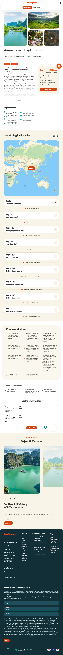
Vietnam (40, 50)
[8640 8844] (60, 3)
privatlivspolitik (29, 636)
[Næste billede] (14, 498)
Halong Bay (17, 76)
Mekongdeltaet (20, 88)
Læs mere (8, 523)
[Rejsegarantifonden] (8, 649)
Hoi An (29, 78)
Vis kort (31, 168)
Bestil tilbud (48, 89)
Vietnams (16, 95)
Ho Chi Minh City (13, 85)
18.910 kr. (53, 70)
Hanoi (29, 75)
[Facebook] (28, 650)
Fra (41, 70)
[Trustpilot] (20, 649)
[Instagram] (31, 650)
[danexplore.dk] (10, 534)
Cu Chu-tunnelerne (26, 87)
